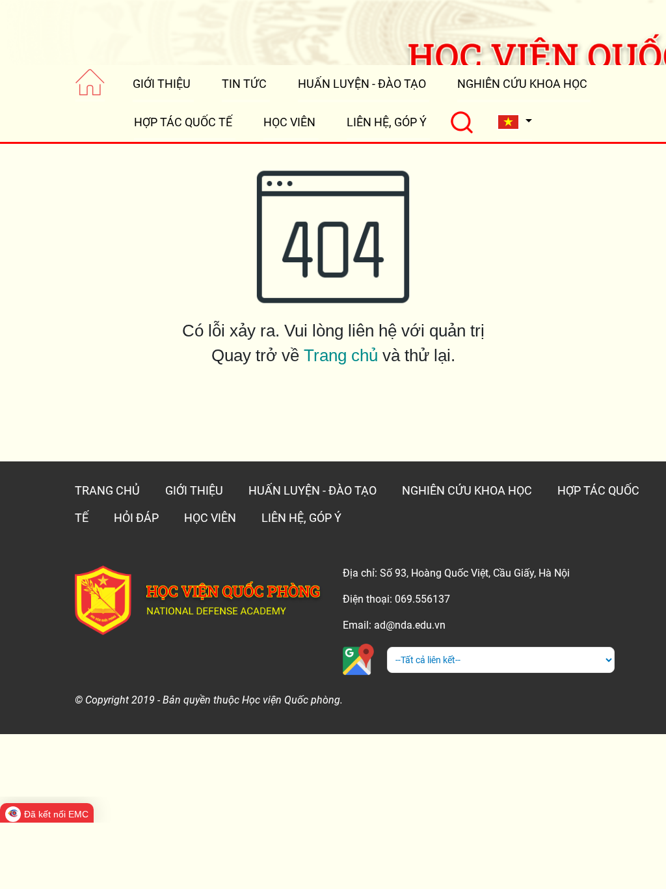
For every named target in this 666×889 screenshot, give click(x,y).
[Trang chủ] (90, 84)
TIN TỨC (244, 83)
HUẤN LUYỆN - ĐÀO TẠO (362, 83)
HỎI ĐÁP (136, 518)
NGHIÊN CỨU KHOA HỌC (522, 83)
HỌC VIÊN (289, 122)
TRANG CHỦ (107, 490)
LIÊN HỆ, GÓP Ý (387, 122)
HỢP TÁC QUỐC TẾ (183, 122)
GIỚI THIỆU (162, 83)
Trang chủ (341, 355)
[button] (514, 122)
